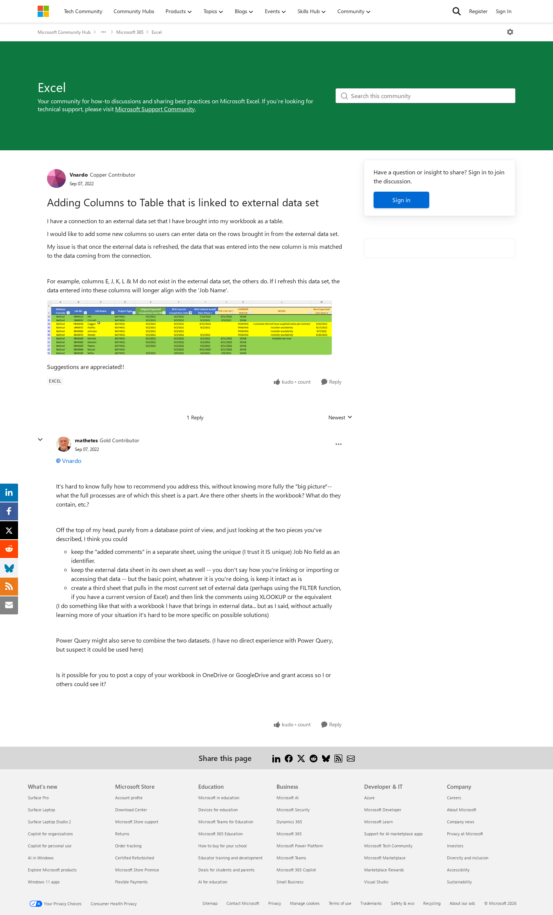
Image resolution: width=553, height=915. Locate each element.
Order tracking (128, 845)
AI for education (212, 882)
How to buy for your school (222, 845)
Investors (455, 845)
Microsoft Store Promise (137, 870)
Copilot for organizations (50, 833)
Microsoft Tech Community (388, 845)
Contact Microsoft (242, 903)
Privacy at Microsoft (465, 833)
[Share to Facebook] (289, 758)
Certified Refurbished (134, 858)
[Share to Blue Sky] (326, 758)
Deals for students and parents (226, 870)
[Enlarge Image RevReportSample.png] (189, 327)
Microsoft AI (287, 797)
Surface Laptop (41, 809)
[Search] (456, 11)
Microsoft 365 (129, 32)
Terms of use (340, 903)
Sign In (504, 11)
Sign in (401, 200)
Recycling (432, 903)
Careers (454, 797)
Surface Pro (38, 797)
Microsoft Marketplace (385, 858)
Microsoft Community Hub (64, 32)
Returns (122, 833)
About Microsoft (461, 809)
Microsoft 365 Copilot (296, 870)
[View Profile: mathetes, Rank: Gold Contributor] (63, 444)
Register (478, 11)
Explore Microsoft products (52, 870)
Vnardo (79, 174)
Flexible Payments (131, 882)
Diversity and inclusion (467, 858)
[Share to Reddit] (314, 758)
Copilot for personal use (49, 845)
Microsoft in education (218, 797)
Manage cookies (305, 903)
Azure (369, 797)
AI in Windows (41, 858)
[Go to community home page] (43, 11)
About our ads (462, 903)
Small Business (290, 882)
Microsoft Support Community (155, 109)
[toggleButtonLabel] (510, 32)
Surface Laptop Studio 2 (49, 821)
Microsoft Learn (378, 821)
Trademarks (371, 903)
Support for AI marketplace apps (393, 833)
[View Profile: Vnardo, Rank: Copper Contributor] (56, 178)
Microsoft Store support (136, 821)
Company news (460, 821)
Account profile (129, 797)
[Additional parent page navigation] (103, 32)
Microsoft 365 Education (220, 833)
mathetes (86, 440)
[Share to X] (301, 758)
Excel (157, 32)
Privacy (274, 903)
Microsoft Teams (291, 858)
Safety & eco (402, 903)
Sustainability (459, 882)
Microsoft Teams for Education (225, 821)
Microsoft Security (293, 809)
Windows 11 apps (44, 882)
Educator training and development (230, 858)
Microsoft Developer (382, 809)
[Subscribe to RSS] (338, 758)
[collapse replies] (40, 439)
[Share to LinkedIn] (276, 758)
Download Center (131, 809)
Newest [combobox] (340, 417)
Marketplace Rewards (384, 870)
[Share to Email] (351, 758)
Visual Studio (376, 882)
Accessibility (458, 870)
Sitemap (209, 903)
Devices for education (218, 809)
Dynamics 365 (289, 821)
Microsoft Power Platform (299, 845)
